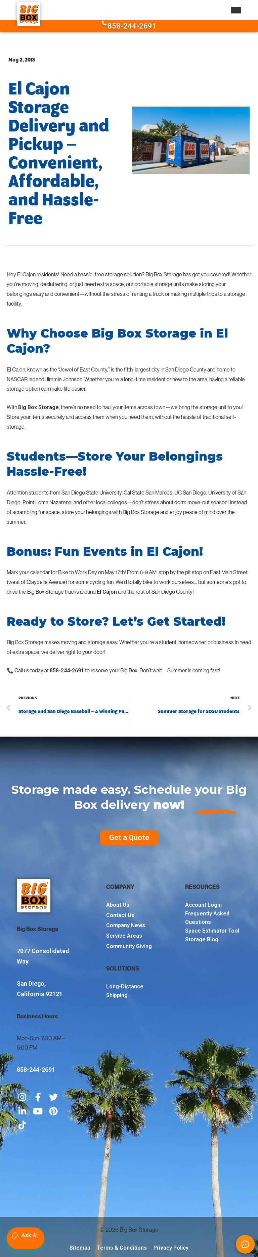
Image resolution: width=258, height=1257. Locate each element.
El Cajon (107, 592)
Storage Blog (201, 939)
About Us (117, 905)
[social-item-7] (22, 1125)
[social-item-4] (22, 1112)
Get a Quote (129, 837)
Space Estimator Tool (212, 931)
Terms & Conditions (122, 1248)
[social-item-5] (38, 1112)
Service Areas (124, 936)
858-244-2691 (132, 26)
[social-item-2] (38, 1098)
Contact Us (120, 915)
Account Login (203, 905)
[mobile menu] (236, 10)
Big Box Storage (38, 407)
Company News (125, 925)
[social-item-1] (22, 1098)
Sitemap (80, 1248)
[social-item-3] (53, 1098)
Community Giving (129, 946)
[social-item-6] (53, 1112)
